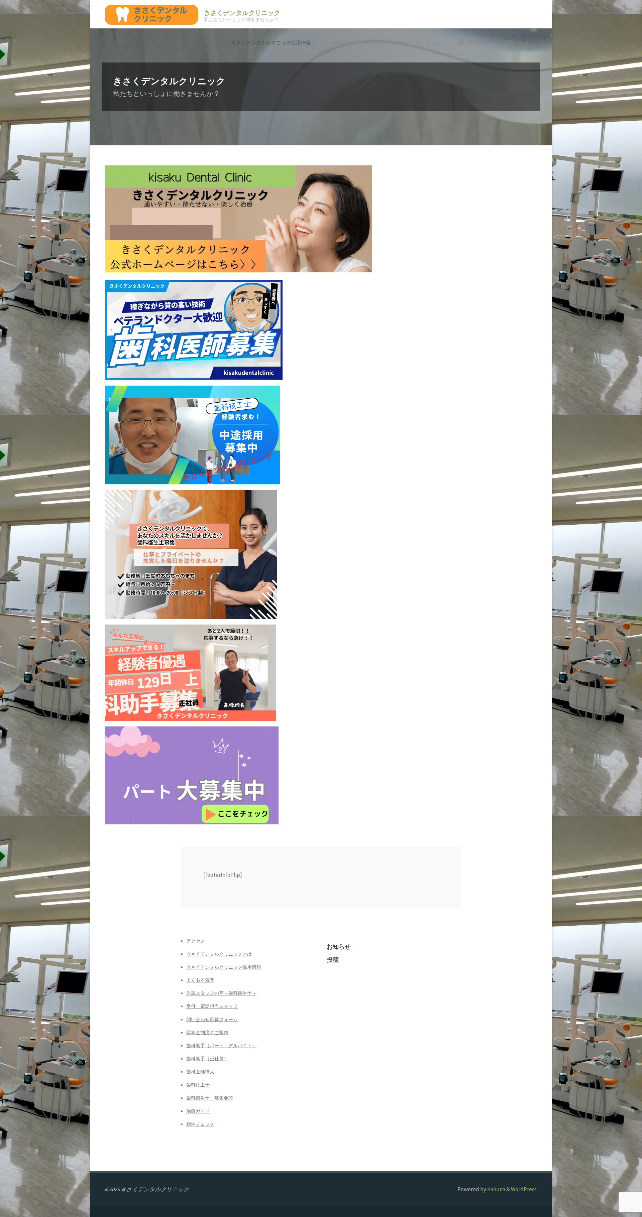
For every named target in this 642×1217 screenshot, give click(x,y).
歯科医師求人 (200, 1072)
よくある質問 (200, 980)
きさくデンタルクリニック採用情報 (223, 967)
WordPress (524, 1189)
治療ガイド (198, 1111)
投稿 (333, 959)
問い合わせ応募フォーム (212, 1020)
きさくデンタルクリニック (242, 12)
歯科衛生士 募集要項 (209, 1098)
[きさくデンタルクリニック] (151, 14)
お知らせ (339, 946)
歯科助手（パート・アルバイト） (221, 1046)
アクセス (195, 941)
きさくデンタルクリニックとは (219, 954)
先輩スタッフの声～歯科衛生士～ (221, 993)
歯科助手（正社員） (207, 1059)
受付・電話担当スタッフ (212, 1006)
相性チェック (200, 1124)
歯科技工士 (198, 1085)
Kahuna (495, 1189)
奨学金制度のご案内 (207, 1033)
